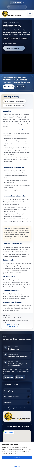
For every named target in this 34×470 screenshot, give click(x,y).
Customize (17, 462)
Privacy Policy (8, 391)
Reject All (17, 466)
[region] (17, 456)
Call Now (19, 87)
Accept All (17, 457)
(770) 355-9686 (17, 2)
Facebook (10, 377)
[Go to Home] (11, 14)
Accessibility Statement (11, 397)
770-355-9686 (21, 79)
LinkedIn (21, 377)
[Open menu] (30, 13)
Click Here (7, 87)
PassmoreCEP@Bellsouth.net (18, 7)
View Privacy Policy (14, 48)
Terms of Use (8, 402)
